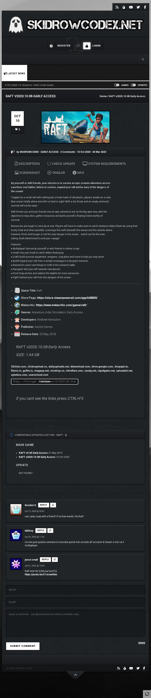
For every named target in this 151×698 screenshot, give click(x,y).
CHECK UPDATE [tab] (63, 164)
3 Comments (67, 152)
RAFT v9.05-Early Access (33, 453)
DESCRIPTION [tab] (29, 164)
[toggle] (147, 694)
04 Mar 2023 (99, 152)
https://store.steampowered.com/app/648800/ (67, 297)
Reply (43, 505)
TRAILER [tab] (58, 173)
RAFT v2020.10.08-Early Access (37, 457)
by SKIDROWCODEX (27, 152)
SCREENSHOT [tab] (29, 173)
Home (103, 96)
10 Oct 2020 (83, 152)
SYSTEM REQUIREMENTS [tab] (106, 164)
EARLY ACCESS (50, 152)
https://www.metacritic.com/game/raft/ (61, 305)
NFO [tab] (80, 173)
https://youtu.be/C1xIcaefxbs (41, 574)
